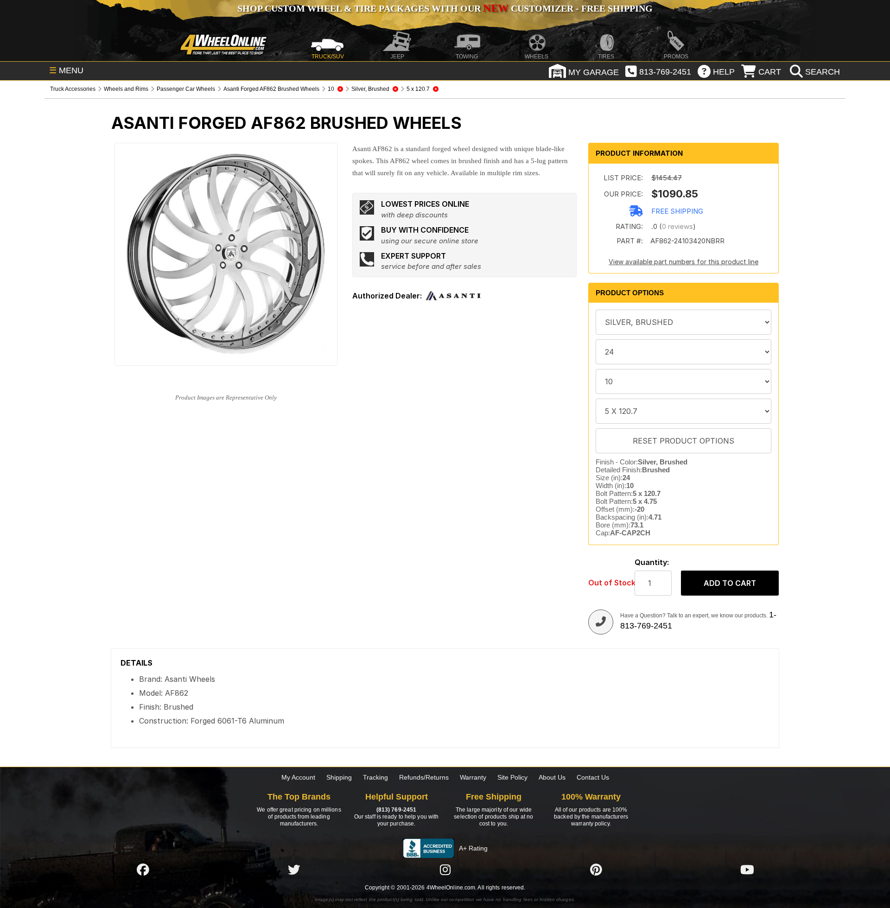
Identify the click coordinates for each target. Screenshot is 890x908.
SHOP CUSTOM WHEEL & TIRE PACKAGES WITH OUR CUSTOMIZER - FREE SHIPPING (445, 8)
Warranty (473, 777)
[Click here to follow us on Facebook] (143, 869)
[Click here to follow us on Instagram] (445, 869)
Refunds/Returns (424, 777)
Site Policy (512, 777)
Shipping (339, 777)
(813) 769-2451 (396, 809)
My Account (298, 777)
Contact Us (593, 777)
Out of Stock (606, 582)
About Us (552, 777)
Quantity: (652, 562)
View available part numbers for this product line (683, 262)
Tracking (375, 777)
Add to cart (730, 583)
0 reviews (677, 226)
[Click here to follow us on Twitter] (294, 869)
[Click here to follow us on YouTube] (747, 869)
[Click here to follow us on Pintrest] (596, 869)
